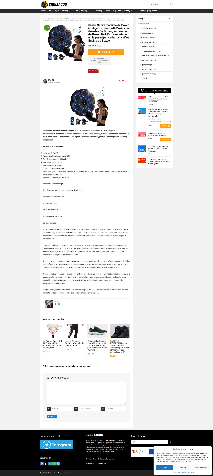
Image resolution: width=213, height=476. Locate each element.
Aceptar (164, 468)
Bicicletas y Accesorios (148, 37)
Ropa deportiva (145, 33)
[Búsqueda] (170, 4)
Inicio (45, 19)
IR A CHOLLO (107, 52)
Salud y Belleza (130, 11)
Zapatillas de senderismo (150, 51)
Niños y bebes (87, 11)
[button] (208, 449)
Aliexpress (151, 104)
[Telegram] (58, 463)
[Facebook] (42, 463)
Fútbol (145, 78)
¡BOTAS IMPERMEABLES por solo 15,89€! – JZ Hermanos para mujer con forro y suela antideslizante (119, 346)
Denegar (183, 468)
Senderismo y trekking (147, 47)
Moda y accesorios (70, 11)
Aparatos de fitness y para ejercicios (70, 19)
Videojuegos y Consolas (149, 11)
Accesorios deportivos (148, 69)
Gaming (99, 11)
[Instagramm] (50, 463)
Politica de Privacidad (179, 472)
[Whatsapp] (54, 463)
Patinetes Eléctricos (147, 42)
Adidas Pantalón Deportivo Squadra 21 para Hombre (74, 343)
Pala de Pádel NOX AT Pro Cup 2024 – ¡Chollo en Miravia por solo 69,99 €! (52, 344)
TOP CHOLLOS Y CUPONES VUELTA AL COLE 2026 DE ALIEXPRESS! (158, 99)
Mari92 (51, 80)
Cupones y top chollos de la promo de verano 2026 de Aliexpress (158, 149)
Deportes (117, 11)
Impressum (190, 472)
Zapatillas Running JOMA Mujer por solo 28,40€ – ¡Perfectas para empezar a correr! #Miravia (97, 345)
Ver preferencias (201, 468)
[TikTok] (46, 463)
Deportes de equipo (147, 74)
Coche (107, 11)
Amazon (150, 125)
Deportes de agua (146, 65)
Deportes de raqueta (147, 60)
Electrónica (46, 11)
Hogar (56, 11)
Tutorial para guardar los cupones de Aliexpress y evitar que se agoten (159, 161)
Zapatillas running (146, 28)
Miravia (150, 138)
